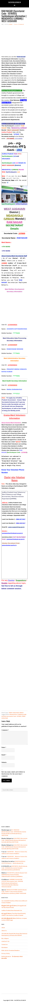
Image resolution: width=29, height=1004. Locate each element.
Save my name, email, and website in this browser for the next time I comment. (13, 774)
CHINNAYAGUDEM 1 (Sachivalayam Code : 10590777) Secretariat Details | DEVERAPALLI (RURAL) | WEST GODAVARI (14, 891)
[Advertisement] (14, 41)
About (3, 927)
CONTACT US (5, 941)
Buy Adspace (5, 938)
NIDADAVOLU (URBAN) (16, 714)
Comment (5, 730)
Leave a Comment (19, 24)
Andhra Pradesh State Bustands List (11, 910)
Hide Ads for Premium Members (10, 950)
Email (3, 755)
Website (4, 762)
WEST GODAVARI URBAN (16, 712)
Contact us (4, 944)
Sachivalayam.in (14, 2)
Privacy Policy (5, 953)
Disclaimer (4, 947)
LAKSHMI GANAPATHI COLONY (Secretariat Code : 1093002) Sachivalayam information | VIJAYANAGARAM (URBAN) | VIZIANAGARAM (12, 883)
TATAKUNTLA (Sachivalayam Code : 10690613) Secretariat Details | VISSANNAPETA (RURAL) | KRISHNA (14, 874)
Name (3, 747)
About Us (4, 930)
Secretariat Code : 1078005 (13, 716)
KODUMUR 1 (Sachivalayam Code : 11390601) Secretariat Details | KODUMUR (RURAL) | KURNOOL (14, 867)
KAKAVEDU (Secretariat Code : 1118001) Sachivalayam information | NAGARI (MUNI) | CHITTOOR (14, 840)
